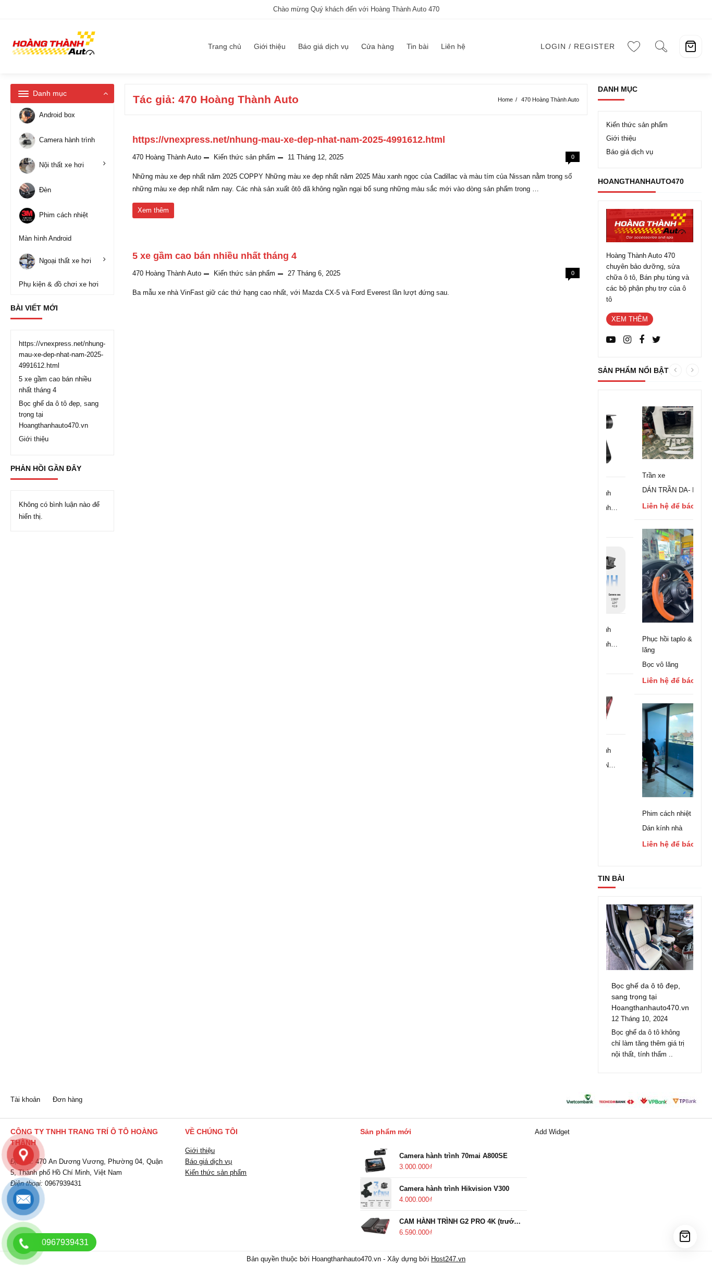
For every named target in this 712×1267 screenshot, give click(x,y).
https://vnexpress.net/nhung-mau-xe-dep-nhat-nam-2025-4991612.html (62, 354)
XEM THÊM (629, 319)
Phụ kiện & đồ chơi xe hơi (59, 284)
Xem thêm (155, 212)
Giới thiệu (33, 439)
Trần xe (633, 475)
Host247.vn (448, 1259)
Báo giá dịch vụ (629, 152)
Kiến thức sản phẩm (244, 157)
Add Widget (552, 1132)
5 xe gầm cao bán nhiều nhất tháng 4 (214, 256)
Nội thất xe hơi (61, 165)
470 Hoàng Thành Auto (166, 157)
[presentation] (675, 370)
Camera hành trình (67, 140)
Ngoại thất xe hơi (65, 261)
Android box (57, 115)
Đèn (45, 190)
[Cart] (690, 46)
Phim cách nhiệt (63, 215)
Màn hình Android (45, 238)
